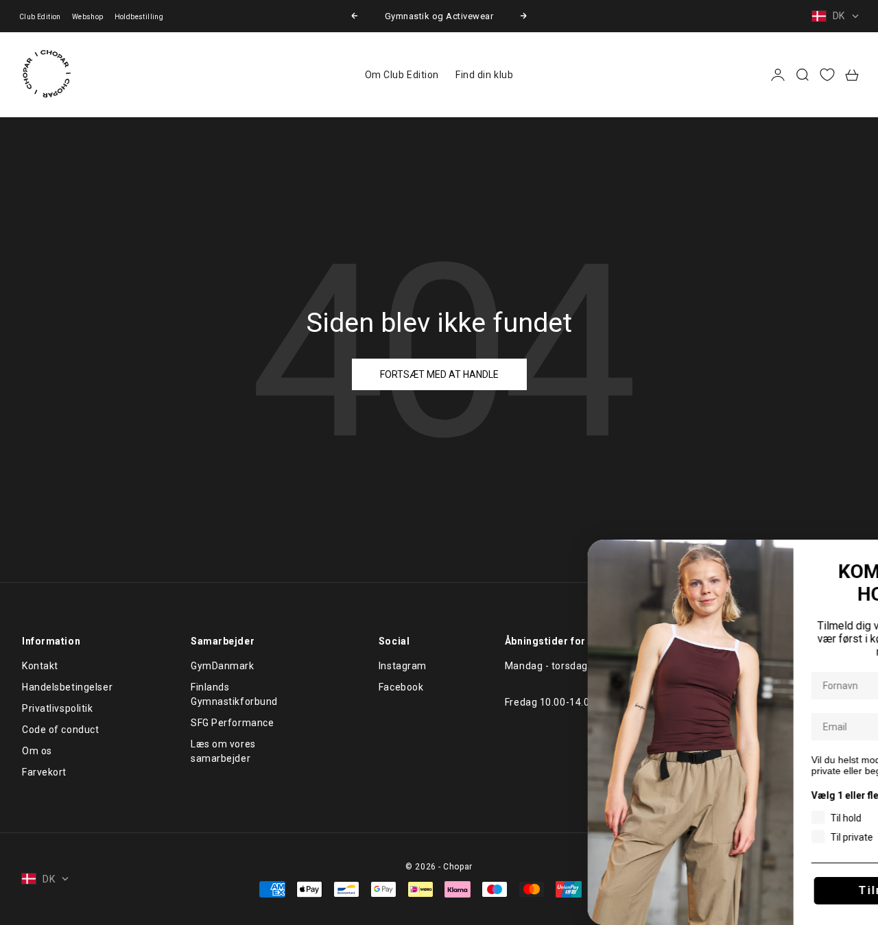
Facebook (401, 687)
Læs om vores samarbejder (223, 751)
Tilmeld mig (777, 890)
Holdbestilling (139, 17)
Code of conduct (60, 729)
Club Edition (40, 17)
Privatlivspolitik (57, 708)
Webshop (88, 17)
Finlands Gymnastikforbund (234, 694)
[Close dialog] (865, 554)
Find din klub (484, 74)
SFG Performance (232, 722)
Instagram (403, 665)
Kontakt (40, 665)
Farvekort (44, 772)
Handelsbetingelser (67, 687)
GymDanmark (222, 665)
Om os (37, 750)
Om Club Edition (402, 74)
